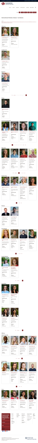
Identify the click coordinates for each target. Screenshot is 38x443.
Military (2, 22)
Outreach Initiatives (12, 418)
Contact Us (14, 439)
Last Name (3, 422)
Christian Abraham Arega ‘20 (5, 132)
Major (28, 12)
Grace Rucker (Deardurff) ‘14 (13, 268)
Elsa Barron (4, 372)
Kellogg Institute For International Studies (6, 438)
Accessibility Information (4, 440)
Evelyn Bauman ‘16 (5, 37)
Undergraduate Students (23, 422)
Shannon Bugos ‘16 (14, 372)
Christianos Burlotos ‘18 (5, 187)
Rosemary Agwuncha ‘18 (14, 132)
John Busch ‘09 (13, 239)
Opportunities (22, 7)
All (19, 12)
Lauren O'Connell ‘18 (5, 268)
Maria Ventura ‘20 (32, 346)
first (12, 95)
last (21, 253)
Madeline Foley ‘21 (14, 37)
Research (17, 7)
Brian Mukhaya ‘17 (5, 346)
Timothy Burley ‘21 (5, 400)
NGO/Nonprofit (5, 22)
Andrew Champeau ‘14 (14, 187)
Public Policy (9, 22)
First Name (3, 419)
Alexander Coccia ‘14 (32, 372)
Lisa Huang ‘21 (22, 400)
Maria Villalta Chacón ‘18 (31, 401)
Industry (26, 12)
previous (15, 95)
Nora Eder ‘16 (13, 400)
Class (31, 12)
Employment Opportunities (13, 421)
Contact (12, 416)
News (33, 416)
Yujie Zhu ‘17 (13, 318)
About (10, 7)
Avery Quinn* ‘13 (23, 346)
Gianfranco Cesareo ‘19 (23, 240)
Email (3, 425)
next (19, 253)
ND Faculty (28, 415)
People (14, 7)
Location (22, 12)
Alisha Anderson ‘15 (23, 131)
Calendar (27, 7)
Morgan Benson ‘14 (32, 131)
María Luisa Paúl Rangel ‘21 (14, 295)
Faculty (22, 418)
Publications (23, 417)
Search (35, 7)
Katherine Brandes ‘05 (5, 240)
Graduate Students (23, 420)
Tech (11, 22)
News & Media (32, 7)
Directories (18, 415)
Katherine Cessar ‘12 (23, 372)
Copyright (3, 437)
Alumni (17, 416)
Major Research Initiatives (23, 415)
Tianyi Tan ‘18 (4, 318)
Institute (12, 415)
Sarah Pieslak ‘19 (14, 346)
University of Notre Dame (9, 437)
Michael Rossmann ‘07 (5, 109)
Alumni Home (34, 12)
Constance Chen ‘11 (5, 61)
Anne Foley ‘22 (31, 239)
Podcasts (34, 418)
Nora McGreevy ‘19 (5, 294)
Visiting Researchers (29, 416)
